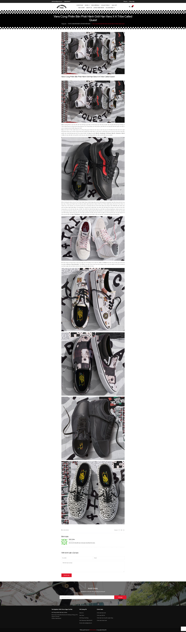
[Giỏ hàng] (133, 6)
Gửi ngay (120, 597)
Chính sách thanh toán (102, 620)
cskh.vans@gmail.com (57, 1)
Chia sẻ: (116, 530)
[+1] (124, 530)
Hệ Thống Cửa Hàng (83, 618)
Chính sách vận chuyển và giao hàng (105, 618)
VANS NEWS (66, 530)
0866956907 (67, 1)
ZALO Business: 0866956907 (85, 620)
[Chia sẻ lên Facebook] (119, 530)
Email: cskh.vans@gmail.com (85, 623)
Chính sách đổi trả (101, 615)
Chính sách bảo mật (101, 612)
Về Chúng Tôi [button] (83, 609)
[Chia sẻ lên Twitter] (121, 530)
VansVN (104, 630)
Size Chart (81, 615)
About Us (81, 612)
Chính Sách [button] (100, 609)
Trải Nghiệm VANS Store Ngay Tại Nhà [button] (62, 609)
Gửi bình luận (66, 575)
